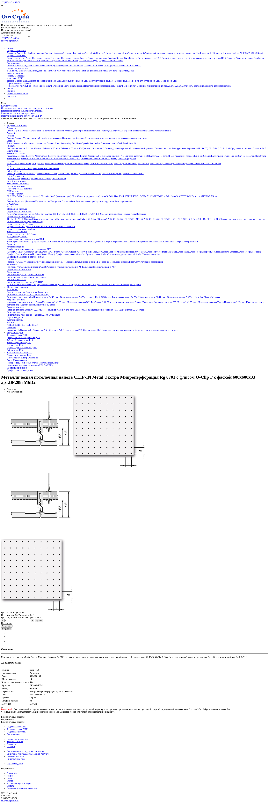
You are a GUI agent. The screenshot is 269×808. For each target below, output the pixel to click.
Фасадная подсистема (177, 58)
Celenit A (11, 173)
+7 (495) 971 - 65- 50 (10, 2)
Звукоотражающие (123, 201)
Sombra (96, 143)
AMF (242, 53)
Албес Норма (27, 214)
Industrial (43, 138)
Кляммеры (12, 241)
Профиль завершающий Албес (70, 254)
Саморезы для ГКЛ (92, 330)
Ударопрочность (31, 138)
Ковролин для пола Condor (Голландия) (134, 302)
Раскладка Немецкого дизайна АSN (99, 267)
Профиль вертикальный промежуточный (83, 241)
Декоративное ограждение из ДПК (45, 81)
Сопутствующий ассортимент (148, 262)
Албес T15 (51, 214)
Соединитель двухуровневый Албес (124, 254)
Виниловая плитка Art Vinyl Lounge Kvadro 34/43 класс (33, 297)
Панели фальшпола (16, 292)
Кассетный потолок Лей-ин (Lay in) (228, 156)
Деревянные (130, 130)
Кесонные (25, 178)
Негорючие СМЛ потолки (197, 53)
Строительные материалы (19, 83)
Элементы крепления (193, 86)
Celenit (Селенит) (97, 53)
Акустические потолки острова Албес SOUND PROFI (33, 168)
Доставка (11, 88)
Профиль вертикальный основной (47, 241)
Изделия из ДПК (15, 78)
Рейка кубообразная (139, 163)
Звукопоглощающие (85, 201)
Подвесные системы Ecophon (102, 58)
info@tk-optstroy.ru (9, 41)
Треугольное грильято (241, 148)
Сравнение (6, 626)
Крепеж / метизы (15, 73)
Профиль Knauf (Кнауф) (43, 254)
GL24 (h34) (225, 148)
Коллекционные (39, 178)
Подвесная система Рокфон (74, 58)
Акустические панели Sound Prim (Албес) (97, 158)
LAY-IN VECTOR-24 (181, 196)
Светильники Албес (93, 65)
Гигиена (19, 138)
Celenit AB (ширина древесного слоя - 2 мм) (36, 173)
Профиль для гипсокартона (217, 86)
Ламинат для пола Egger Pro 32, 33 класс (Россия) (80, 310)
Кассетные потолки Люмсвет (35, 158)
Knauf (260, 53)
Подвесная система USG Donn (152, 58)
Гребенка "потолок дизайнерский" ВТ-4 (46, 262)
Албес (85, 53)
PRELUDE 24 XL (115, 219)
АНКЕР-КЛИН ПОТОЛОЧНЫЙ (22, 325)
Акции (10, 776)
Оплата (10, 786)
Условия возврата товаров (19, 783)
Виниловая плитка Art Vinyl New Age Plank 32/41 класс (193, 297)
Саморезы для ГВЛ (73, 330)
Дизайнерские (79, 130)
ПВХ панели (216, 53)
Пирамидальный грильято (117, 148)
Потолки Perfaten (231, 53)
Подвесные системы (16, 55)
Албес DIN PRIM (15, 252)
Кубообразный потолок (153, 53)
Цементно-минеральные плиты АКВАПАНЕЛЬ (160, 86)
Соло (57, 143)
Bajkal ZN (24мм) (99, 219)
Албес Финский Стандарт (89, 252)
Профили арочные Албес (208, 252)
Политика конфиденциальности (22, 788)
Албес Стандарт (68, 252)
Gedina (89, 143)
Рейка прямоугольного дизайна (165, 163)
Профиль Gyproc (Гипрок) (19, 254)
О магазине (12, 773)
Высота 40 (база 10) (16, 148)
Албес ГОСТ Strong (50, 252)
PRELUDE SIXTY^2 (188, 219)
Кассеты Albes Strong (256, 156)
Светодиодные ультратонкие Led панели (63, 65)
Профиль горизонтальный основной (156, 241)
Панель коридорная (127, 158)
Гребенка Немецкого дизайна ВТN (117, 262)
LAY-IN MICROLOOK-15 (135, 196)
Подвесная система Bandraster (131, 214)
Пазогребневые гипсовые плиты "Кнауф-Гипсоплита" (110, 86)
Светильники (13, 63)
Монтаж (11, 91)
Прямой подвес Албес (96, 254)
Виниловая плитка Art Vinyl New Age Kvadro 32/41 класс (139, 297)
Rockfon (31, 53)
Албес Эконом (14, 214)
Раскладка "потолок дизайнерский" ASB (26, 267)
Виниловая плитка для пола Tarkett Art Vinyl (40, 71)
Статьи (10, 781)
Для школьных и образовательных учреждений (118, 284)
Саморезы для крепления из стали (118, 330)
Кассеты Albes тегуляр (36, 156)
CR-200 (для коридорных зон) (86, 196)
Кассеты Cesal (13, 158)
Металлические (163, 130)
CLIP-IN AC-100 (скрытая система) (23, 196)
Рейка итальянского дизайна (58, 163)
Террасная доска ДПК (17, 81)
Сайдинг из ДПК (169, 81)
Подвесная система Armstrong (46, 58)
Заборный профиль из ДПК (75, 81)
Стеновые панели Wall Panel (114, 143)
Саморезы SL (26, 330)
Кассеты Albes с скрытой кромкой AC (106, 156)
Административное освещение (21, 284)
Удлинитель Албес (151, 254)
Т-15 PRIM (80, 214)
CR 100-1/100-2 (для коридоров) (56, 196)
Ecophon (40, 53)
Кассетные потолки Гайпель (62, 158)
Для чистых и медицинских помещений (76, 284)
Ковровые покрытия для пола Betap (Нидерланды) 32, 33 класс (37, 302)
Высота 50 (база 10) (72, 148)
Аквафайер (66, 143)
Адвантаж (18, 143)
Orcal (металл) (102, 130)
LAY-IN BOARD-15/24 (112, 196)
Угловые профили (244, 58)
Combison (76, 143)
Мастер (27, 143)
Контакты (11, 96)
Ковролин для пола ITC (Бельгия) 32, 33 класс (176, 302)
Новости (11, 778)
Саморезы (20, 76)
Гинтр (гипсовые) (113, 53)
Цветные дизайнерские (73, 138)
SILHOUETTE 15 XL (208, 219)
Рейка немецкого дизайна (31, 163)
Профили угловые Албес (232, 252)
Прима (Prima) (21, 130)
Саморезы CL (13, 330)
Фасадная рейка (188, 163)
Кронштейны (23, 241)
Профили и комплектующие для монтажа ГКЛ (29, 249)
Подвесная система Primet (111, 60)
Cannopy (152, 130)
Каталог (10, 48)
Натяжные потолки (174, 53)
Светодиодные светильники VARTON (122, 65)
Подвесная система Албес (19, 58)
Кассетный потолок (63, 53)
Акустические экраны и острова (131, 138)
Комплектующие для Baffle (46, 219)
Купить (39, 620)
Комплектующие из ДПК (101, 81)
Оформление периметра (231, 219)
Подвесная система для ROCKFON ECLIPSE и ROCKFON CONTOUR (41, 226)
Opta (83, 143)
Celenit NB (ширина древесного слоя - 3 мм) (123, 173)
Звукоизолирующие (104, 201)
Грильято (48, 53)
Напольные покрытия (17, 68)
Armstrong (11, 53)
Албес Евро (40, 214)
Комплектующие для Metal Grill (75, 219)
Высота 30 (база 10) (35, 148)
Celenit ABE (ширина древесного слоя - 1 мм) (79, 173)
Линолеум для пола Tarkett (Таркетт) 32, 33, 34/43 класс (33, 315)
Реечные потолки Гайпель (208, 163)
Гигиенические (64, 130)
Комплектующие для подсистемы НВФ (207, 58)
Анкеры (10, 76)
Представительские (56, 178)
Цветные (90, 130)
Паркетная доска (126, 71)
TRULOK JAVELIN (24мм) (20, 219)
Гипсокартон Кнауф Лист (19, 86)
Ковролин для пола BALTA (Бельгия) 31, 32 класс (91, 302)
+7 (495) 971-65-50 (10, 38)
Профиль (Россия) (253, 252)
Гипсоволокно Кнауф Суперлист (47, 86)
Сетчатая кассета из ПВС (137, 156)
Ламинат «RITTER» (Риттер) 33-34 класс (124, 310)
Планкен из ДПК (122, 81)
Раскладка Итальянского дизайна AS (64, 267)
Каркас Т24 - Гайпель (126, 58)
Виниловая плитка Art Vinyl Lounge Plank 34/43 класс (86, 297)
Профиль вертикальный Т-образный (121, 241)
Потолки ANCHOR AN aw (204, 196)
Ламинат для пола (89, 71)
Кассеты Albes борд (16, 156)
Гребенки (83, 60)
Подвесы (231, 58)
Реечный (77, 53)
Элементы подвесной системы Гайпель (59, 60)
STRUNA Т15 (92, 214)
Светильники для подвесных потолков (25, 65)
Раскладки (93, 60)
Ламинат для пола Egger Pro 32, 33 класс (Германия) (31, 310)
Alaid (33, 143)
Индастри (41, 143)
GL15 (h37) (202, 148)
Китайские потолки (132, 53)
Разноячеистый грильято (142, 148)
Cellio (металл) (116, 130)
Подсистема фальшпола (37, 292)
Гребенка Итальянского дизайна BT (83, 262)
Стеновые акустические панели (100, 138)
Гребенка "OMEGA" (17, 262)
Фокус (10, 143)
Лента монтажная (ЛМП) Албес (168, 252)
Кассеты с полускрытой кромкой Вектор (67, 156)
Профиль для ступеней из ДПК (145, 81)
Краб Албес (146, 252)
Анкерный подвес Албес (128, 252)
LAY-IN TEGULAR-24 (159, 196)
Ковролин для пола (71, 71)
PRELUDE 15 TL (169, 219)
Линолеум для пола (107, 71)
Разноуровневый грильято (184, 148)
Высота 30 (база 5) (54, 148)
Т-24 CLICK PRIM (66, 214)
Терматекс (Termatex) (25, 201)
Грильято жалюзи (163, 148)
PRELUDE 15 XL (151, 219)
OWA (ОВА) (251, 53)
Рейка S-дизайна (122, 163)
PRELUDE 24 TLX (134, 219)
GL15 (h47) (214, 148)
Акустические (35, 130)
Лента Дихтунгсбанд (74, 86)
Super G (132, 143)
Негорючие (141, 130)
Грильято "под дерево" (93, 148)
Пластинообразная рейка (101, 163)
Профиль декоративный (186, 241)
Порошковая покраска (17, 93)
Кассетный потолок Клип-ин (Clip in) (193, 156)
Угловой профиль (108, 214)
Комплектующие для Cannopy (29, 221)
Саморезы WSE (56, 330)
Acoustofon (22, 53)
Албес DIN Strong (32, 252)
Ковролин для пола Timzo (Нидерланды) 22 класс (222, 302)
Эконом (10, 130)
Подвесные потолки (16, 50)
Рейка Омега (13, 163)
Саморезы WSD (40, 330)
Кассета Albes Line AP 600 (161, 156)
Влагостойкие (49, 130)
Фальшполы (12, 71)
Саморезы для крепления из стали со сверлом (156, 330)
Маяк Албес (189, 252)
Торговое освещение (47, 284)
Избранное (6, 629)
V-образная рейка (80, 163)
